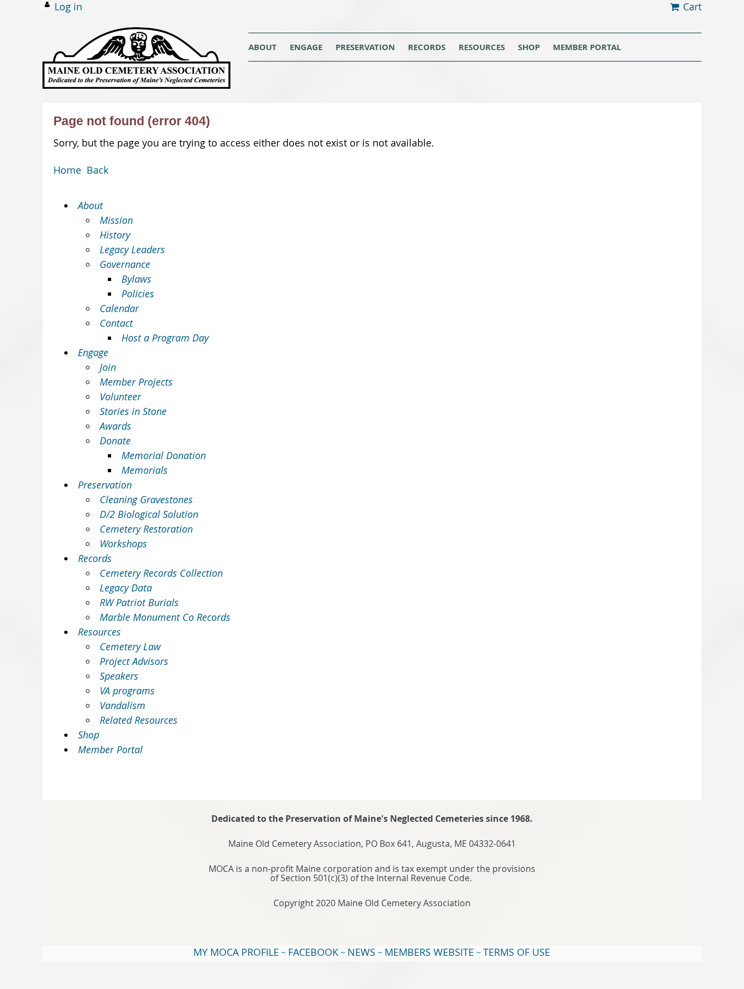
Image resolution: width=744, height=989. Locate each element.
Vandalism (122, 705)
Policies (137, 293)
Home (67, 169)
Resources (99, 631)
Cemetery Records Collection (161, 572)
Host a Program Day (165, 337)
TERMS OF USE (516, 952)
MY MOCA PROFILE (236, 952)
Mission (116, 220)
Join (108, 367)
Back (97, 169)
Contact (116, 322)
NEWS (361, 952)
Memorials (144, 470)
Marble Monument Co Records (165, 617)
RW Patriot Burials (139, 602)
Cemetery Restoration (146, 528)
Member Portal (110, 749)
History (115, 234)
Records (95, 558)
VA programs (127, 690)
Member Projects (136, 381)
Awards (115, 425)
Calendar (119, 308)
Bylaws (136, 278)
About (90, 205)
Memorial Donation (163, 455)
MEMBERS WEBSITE (429, 952)
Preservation (105, 484)
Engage (93, 352)
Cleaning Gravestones (146, 499)
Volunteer (120, 396)
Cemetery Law (130, 646)
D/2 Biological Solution (149, 514)
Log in (68, 6)
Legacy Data (126, 587)
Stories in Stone (133, 411)
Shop (88, 734)
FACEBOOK (313, 952)
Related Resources (139, 720)
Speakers (119, 675)
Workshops (123, 543)
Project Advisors (134, 661)
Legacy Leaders (132, 249)
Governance (125, 264)
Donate (115, 440)
